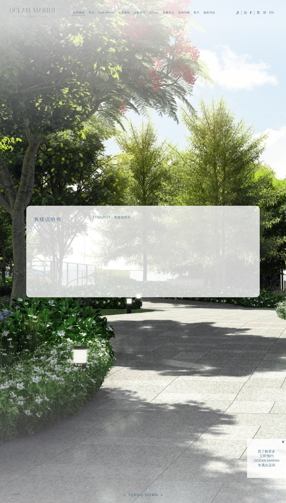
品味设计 (140, 12)
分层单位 (124, 12)
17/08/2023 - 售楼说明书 (112, 217)
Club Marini (106, 12)
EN (271, 12)
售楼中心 (168, 12)
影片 (197, 12)
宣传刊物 (184, 12)
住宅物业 (79, 12)
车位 (91, 12)
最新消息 (209, 12)
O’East (154, 12)
